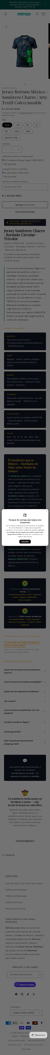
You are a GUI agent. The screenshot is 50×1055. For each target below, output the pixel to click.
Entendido (25, 541)
